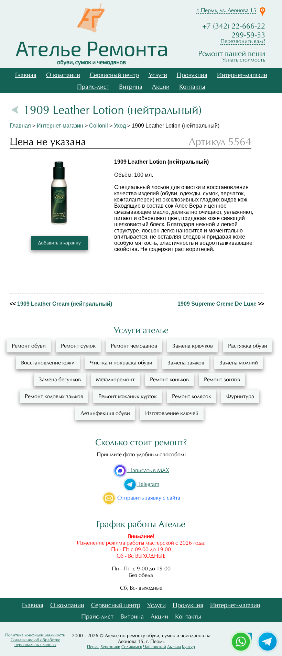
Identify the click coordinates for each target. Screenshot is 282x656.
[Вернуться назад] (16, 110)
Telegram (148, 484)
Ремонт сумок (78, 345)
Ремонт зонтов (222, 379)
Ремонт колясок (191, 396)
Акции (161, 86)
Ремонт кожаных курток (127, 396)
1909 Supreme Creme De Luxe (217, 304)
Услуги (158, 75)
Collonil (98, 126)
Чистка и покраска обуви (121, 362)
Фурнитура (240, 396)
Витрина (130, 86)
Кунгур (188, 646)
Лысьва (174, 646)
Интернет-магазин (242, 75)
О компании (63, 75)
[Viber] (268, 641)
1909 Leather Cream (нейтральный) (64, 304)
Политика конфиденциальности (35, 635)
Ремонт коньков (169, 379)
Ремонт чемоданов (134, 345)
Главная (25, 75)
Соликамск (131, 646)
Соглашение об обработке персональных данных (35, 642)
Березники (110, 646)
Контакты (192, 86)
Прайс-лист (93, 86)
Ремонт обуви (29, 345)
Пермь (93, 646)
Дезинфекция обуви (105, 413)
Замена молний (238, 362)
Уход (120, 126)
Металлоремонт (115, 379)
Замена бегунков (60, 379)
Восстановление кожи (48, 362)
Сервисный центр (114, 75)
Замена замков (185, 362)
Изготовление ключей (171, 413)
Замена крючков (192, 345)
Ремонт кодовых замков (54, 396)
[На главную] (91, 53)
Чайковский (154, 646)
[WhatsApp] (241, 641)
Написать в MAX (148, 470)
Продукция (192, 75)
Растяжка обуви (247, 345)
